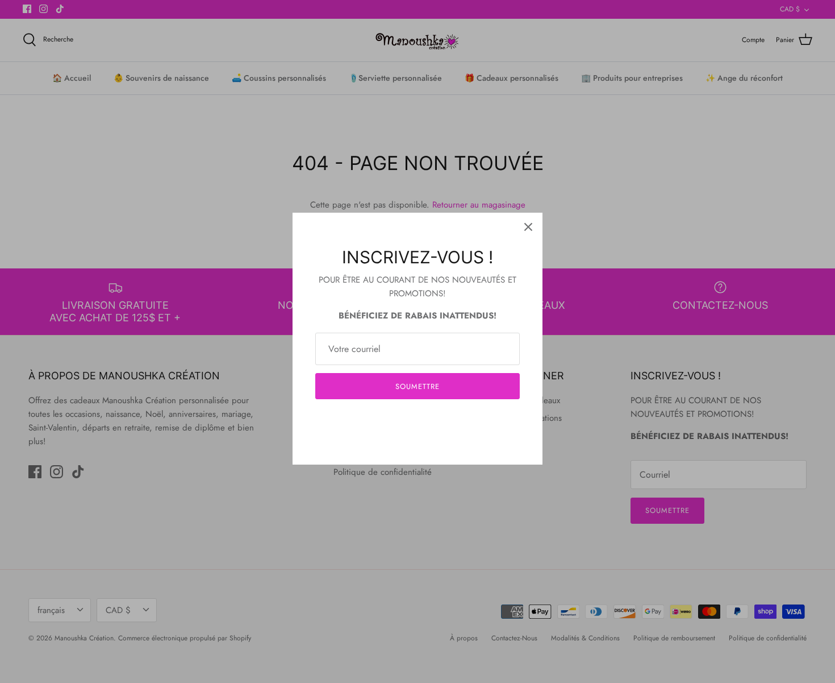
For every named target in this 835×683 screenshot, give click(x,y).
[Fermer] (528, 226)
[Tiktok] (435, 420)
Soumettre (417, 386)
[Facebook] (400, 420)
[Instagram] (418, 420)
